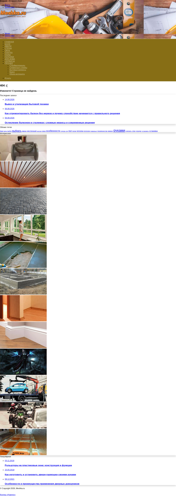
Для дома (10, 59)
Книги (12, 72)
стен (134, 131)
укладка (138, 131)
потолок (87, 131)
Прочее (9, 63)
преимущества (102, 131)
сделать (129, 131)
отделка (63, 131)
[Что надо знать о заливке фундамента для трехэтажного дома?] (23, 294)
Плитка (9, 53)
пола (74, 131)
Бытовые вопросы (18, 70)
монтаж (39, 131)
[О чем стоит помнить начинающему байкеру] (23, 428)
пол (70, 131)
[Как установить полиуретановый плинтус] (23, 347)
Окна (7, 50)
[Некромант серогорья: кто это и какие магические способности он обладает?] (23, 374)
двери (24, 131)
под (67, 131)
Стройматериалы (17, 65)
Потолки (9, 57)
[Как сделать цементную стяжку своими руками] (23, 267)
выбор (9, 131)
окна (44, 131)
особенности (53, 131)
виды (5, 131)
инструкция (32, 131)
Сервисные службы (18, 68)
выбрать (16, 130)
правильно (93, 131)
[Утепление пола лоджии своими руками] (23, 454)
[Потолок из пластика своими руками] (23, 187)
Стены (8, 48)
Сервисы (10, 61)
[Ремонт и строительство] (13, 29)
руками (119, 130)
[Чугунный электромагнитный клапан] (23, 160)
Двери (8, 46)
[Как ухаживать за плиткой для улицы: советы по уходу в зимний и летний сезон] (23, 214)
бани (1, 131)
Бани (7, 44)
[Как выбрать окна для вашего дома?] (23, 240)
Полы (8, 55)
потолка (80, 131)
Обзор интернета (17, 74)
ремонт (110, 131)
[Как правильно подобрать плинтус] (23, 321)
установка (153, 131)
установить (145, 131)
